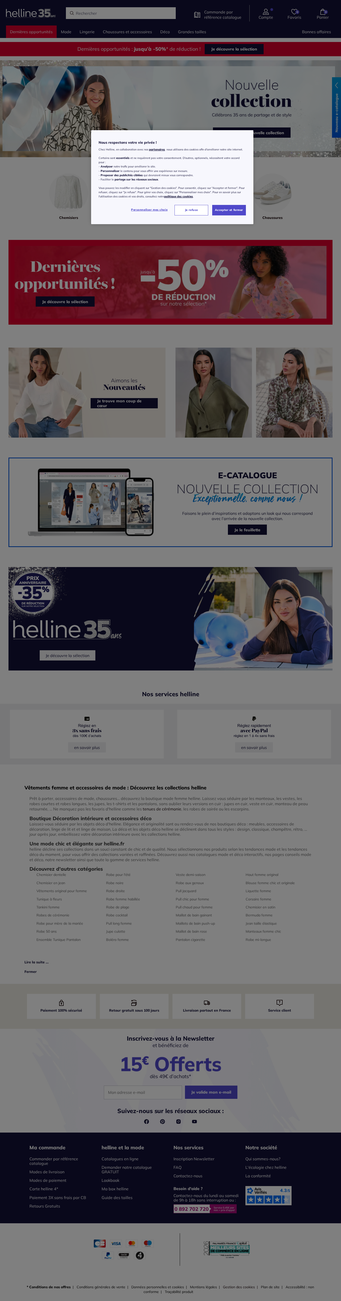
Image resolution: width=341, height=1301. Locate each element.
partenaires (157, 149)
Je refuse (191, 210)
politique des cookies (178, 196)
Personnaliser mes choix (149, 209)
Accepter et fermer (229, 210)
